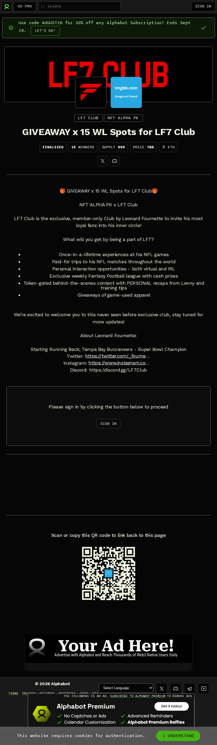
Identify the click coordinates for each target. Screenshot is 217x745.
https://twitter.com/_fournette (117, 356)
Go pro (25, 6)
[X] (102, 161)
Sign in (203, 6)
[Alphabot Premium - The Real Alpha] (111, 714)
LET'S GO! (45, 30)
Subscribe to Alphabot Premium (137, 696)
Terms (13, 693)
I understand (178, 735)
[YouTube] (204, 688)
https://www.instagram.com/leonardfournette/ (120, 362)
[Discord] (114, 161)
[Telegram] (190, 688)
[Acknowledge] (203, 28)
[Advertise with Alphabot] (108, 647)
